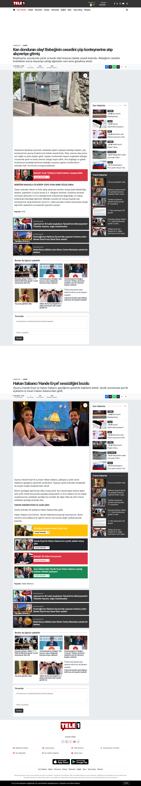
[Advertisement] (70, 28)
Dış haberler (112, 152)
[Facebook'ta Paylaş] (106, 67)
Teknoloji (55, 10)
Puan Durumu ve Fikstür (111, 748)
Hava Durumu (49, 748)
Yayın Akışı (77, 10)
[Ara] (127, 3)
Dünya (46, 10)
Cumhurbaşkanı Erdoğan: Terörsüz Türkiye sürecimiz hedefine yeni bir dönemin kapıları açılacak (74, 282)
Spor (70, 10)
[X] (66, 741)
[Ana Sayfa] (14, 9)
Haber (30, 10)
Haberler (16, 45)
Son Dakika (21, 10)
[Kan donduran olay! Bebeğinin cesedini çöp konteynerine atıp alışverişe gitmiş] (51, 94)
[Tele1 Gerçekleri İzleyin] (19, 3)
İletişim (87, 10)
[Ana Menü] (127, 9)
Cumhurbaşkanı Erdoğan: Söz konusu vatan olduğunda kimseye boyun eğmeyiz (51, 281)
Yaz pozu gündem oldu (23, 304)
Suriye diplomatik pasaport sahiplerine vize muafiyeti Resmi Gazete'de (115, 125)
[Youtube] (74, 741)
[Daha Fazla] (118, 67)
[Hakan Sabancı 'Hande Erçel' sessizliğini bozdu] (51, 423)
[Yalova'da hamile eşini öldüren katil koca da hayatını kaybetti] (75, 292)
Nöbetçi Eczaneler (22, 748)
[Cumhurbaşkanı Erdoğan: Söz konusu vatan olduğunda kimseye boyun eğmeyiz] (51, 270)
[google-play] (80, 762)
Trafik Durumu (79, 748)
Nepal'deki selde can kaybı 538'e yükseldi (116, 156)
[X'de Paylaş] (110, 67)
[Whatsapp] (78, 741)
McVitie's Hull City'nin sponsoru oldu (116, 135)
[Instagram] (70, 741)
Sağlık (63, 10)
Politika (110, 111)
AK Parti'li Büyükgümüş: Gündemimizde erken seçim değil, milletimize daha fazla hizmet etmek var (116, 115)
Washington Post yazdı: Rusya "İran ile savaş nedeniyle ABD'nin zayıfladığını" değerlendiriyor (116, 166)
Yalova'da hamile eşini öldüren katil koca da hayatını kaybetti (75, 299)
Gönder (19, 338)
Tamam (126, 783)
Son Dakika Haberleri (51, 753)
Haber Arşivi (78, 753)
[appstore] (61, 762)
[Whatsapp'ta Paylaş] (114, 67)
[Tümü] (125, 105)
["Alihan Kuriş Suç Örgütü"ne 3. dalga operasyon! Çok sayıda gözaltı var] (51, 295)
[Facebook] (63, 741)
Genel (110, 121)
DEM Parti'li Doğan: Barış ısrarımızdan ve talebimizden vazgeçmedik (114, 146)
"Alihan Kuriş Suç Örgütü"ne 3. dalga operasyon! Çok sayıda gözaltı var (51, 306)
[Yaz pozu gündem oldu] (26, 295)
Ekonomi (38, 10)
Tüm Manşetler (20, 753)
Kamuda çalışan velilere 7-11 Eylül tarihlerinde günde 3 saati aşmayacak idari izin (26, 281)
